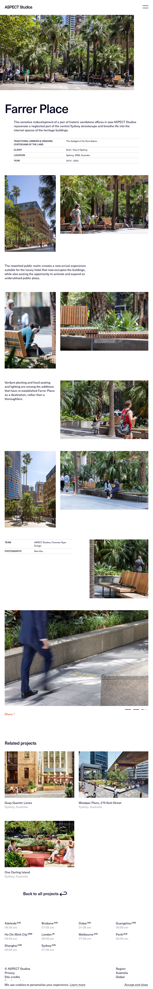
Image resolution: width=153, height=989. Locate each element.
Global (120, 977)
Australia (122, 973)
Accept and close (136, 984)
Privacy (10, 973)
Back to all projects (41, 893)
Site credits (12, 977)
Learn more (77, 985)
